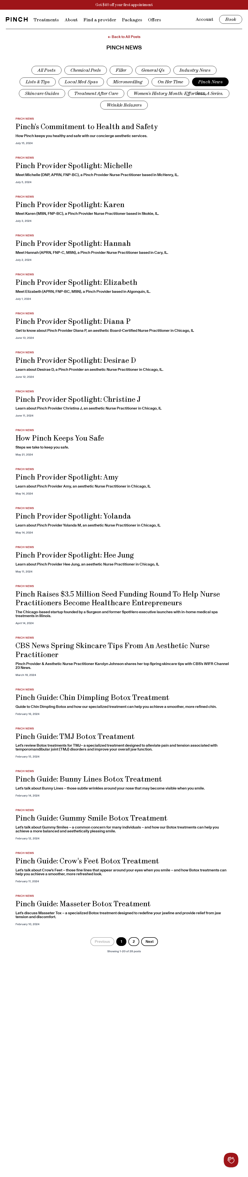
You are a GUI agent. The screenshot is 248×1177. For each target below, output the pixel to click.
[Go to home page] (17, 19)
